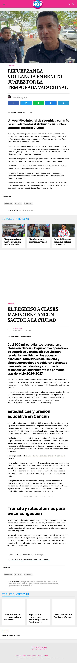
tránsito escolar (26, 585)
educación (39, 581)
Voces (40, 655)
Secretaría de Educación (49, 583)
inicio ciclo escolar (50, 581)
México (24, 655)
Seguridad (34, 655)
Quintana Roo (30, 210)
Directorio (18, 655)
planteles (24, 583)
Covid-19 (45, 655)
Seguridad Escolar (14, 585)
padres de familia (14, 583)
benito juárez (24, 581)
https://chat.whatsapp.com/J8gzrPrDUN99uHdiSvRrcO (28, 559)
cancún (22, 210)
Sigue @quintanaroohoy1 (11, 635)
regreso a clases (34, 583)
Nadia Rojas (18, 328)
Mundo (29, 655)
